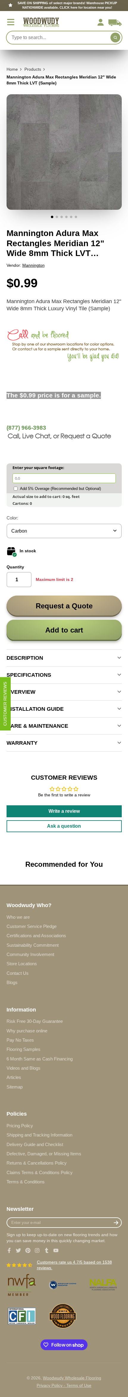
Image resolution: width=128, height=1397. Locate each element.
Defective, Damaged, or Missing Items (44, 1153)
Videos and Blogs (23, 1068)
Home (12, 69)
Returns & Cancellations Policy (37, 1162)
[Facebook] (9, 1250)
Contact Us (18, 973)
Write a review (64, 811)
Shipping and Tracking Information (39, 1134)
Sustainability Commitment (33, 945)
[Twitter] (18, 1250)
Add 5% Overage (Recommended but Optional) (60, 488)
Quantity (15, 567)
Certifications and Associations (36, 935)
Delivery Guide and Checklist (35, 1144)
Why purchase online (27, 1030)
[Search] (115, 38)
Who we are (18, 917)
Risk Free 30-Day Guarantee (35, 1021)
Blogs (12, 982)
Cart (115, 22)
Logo (41, 22)
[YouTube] (56, 1250)
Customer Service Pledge (32, 926)
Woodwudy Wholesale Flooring (72, 1378)
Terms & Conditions (26, 1181)
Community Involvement (30, 954)
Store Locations (22, 963)
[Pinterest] (28, 1250)
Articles (14, 1077)
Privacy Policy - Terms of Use (64, 1385)
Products (32, 69)
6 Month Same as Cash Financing (40, 1058)
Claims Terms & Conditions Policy (40, 1172)
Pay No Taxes (20, 1040)
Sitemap (15, 1086)
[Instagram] (37, 1250)
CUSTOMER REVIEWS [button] (5, 704)
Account (100, 22)
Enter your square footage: (38, 467)
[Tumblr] (46, 1250)
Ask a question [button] (64, 826)
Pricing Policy (20, 1125)
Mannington (33, 265)
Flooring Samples (23, 1049)
